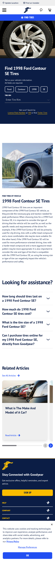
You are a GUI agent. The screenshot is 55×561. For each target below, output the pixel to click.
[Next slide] (51, 445)
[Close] (52, 524)
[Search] (41, 10)
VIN (29, 112)
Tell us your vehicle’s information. (18, 80)
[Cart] (49, 10)
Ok (27, 555)
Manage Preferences (27, 547)
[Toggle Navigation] (4, 10)
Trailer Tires (42, 112)
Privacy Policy (13, 541)
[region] (27, 541)
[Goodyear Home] (27, 10)
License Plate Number (16, 112)
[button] (25, 410)
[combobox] (9, 89)
